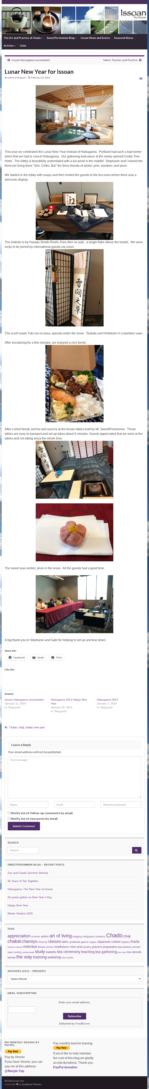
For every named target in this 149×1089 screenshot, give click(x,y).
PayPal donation (65, 1067)
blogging (77, 936)
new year (39, 727)
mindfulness (61, 946)
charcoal (42, 942)
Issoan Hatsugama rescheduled (30, 60)
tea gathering (106, 952)
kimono (11, 947)
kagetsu (125, 942)
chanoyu (29, 941)
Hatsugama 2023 (107, 699)
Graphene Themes (31, 1084)
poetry (87, 946)
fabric (65, 941)
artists (45, 936)
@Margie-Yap (14, 1071)
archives (35, 936)
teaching (87, 952)
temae (12, 957)
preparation (110, 946)
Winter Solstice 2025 (20, 913)
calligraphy (88, 936)
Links (23, 45)
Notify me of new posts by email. (34, 818)
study (40, 951)
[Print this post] (140, 78)
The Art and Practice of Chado (22, 37)
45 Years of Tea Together (23, 881)
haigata (92, 942)
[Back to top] (140, 1080)
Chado (13, 727)
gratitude (74, 941)
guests (85, 941)
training (40, 957)
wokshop (54, 957)
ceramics (100, 936)
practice (97, 946)
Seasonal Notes (123, 37)
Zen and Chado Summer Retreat (28, 872)
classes (54, 941)
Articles (9, 45)
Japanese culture (109, 941)
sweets (51, 952)
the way (24, 956)
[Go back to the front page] (74, 19)
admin (11, 77)
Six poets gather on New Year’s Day (30, 897)
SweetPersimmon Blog (61, 37)
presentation (125, 946)
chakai (29, 727)
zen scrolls (67, 957)
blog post (21, 77)
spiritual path (28, 952)
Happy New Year (18, 905)
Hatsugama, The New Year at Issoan (30, 889)
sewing (18, 952)
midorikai (30, 947)
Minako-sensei (45, 947)
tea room (122, 952)
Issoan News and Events (95, 37)
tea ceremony (69, 952)
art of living (60, 935)
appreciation (19, 936)
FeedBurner (82, 1023)
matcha (18, 947)
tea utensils (134, 952)
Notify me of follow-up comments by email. (42, 813)
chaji (21, 727)
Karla (135, 941)
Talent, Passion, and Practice (120, 60)
